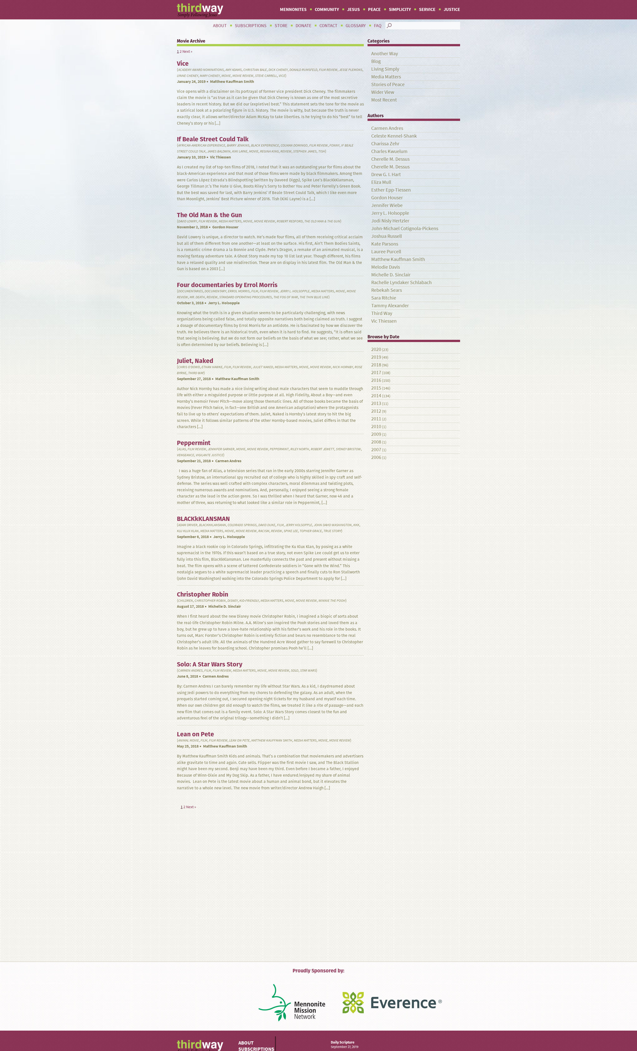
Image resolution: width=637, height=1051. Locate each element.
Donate (303, 26)
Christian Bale (255, 69)
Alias (182, 449)
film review (328, 69)
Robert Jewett (322, 449)
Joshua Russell (386, 236)
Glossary (356, 26)
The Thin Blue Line (314, 297)
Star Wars (308, 670)
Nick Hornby (343, 367)
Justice (452, 9)
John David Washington (333, 525)
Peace (374, 9)
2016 (376, 380)
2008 (376, 442)
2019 (376, 357)
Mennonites (293, 9)
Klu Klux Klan (188, 531)
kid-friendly (249, 600)
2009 (376, 434)
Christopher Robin (210, 600)
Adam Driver (187, 525)
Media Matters (230, 221)
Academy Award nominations (201, 69)
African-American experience (201, 145)
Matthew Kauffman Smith (232, 81)
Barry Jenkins (238, 145)
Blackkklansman (212, 525)
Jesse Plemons (350, 69)
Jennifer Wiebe (387, 205)
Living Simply (385, 69)
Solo (294, 670)
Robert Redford (290, 221)
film (254, 291)
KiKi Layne (239, 151)
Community (327, 9)
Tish (321, 151)
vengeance (185, 455)
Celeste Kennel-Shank (394, 136)
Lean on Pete (239, 740)
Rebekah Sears (386, 290)
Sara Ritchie (383, 298)
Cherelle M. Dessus (390, 159)
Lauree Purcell (386, 251)
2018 (376, 364)
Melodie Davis (385, 267)
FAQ (377, 26)
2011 (376, 418)
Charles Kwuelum (389, 151)
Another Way (384, 53)
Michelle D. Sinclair (224, 606)
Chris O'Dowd (189, 367)
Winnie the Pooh (331, 600)
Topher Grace (311, 531)
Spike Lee (291, 531)
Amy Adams (233, 69)
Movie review (242, 75)
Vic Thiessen (220, 157)
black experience (265, 145)
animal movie (188, 740)
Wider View (382, 92)
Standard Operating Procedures (245, 297)
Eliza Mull (381, 182)
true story (332, 531)
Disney (232, 600)
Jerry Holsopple (298, 525)
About (220, 26)
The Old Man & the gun (322, 221)
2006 (376, 457)
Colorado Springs (242, 525)
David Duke (266, 525)
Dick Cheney (278, 69)
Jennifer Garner (221, 449)
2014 (376, 395)
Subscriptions (250, 26)
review (285, 151)
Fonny (334, 145)
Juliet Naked (263, 367)
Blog (376, 61)
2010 (376, 426)
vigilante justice (209, 455)
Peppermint (279, 449)
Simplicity (400, 9)
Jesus (353, 9)
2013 (376, 403)
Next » (187, 51)
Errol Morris (239, 291)
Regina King (269, 151)
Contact (328, 26)
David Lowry (187, 221)
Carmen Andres (228, 460)
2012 (376, 411)
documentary (215, 291)
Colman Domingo (294, 145)
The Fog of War (285, 297)
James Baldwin (218, 151)
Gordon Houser (225, 227)
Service (427, 9)
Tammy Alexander (390, 305)
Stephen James (305, 151)
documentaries (190, 291)
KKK (356, 525)
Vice (282, 75)
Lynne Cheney (187, 75)
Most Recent (384, 100)
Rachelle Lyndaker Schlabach (401, 282)
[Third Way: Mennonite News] (200, 10)
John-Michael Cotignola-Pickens (404, 228)
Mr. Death (197, 297)
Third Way (196, 373)
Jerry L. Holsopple (295, 291)
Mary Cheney (210, 75)
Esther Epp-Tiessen (391, 190)
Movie (226, 75)
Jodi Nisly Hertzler (390, 220)
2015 (376, 388)
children (185, 600)
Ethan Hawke (212, 367)
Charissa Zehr (385, 143)
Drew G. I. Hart (386, 174)
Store (281, 26)
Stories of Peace (388, 84)
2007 (376, 449)
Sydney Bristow (348, 449)
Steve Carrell (266, 75)
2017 (376, 372)
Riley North (299, 449)
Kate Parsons (384, 244)
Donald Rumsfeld (303, 69)
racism (263, 531)
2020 (376, 349)
